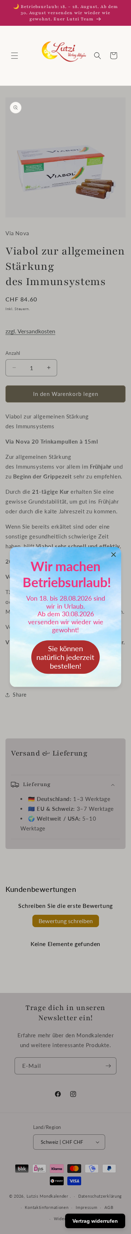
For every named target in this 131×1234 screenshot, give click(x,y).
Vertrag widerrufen (95, 1221)
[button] (15, 56)
